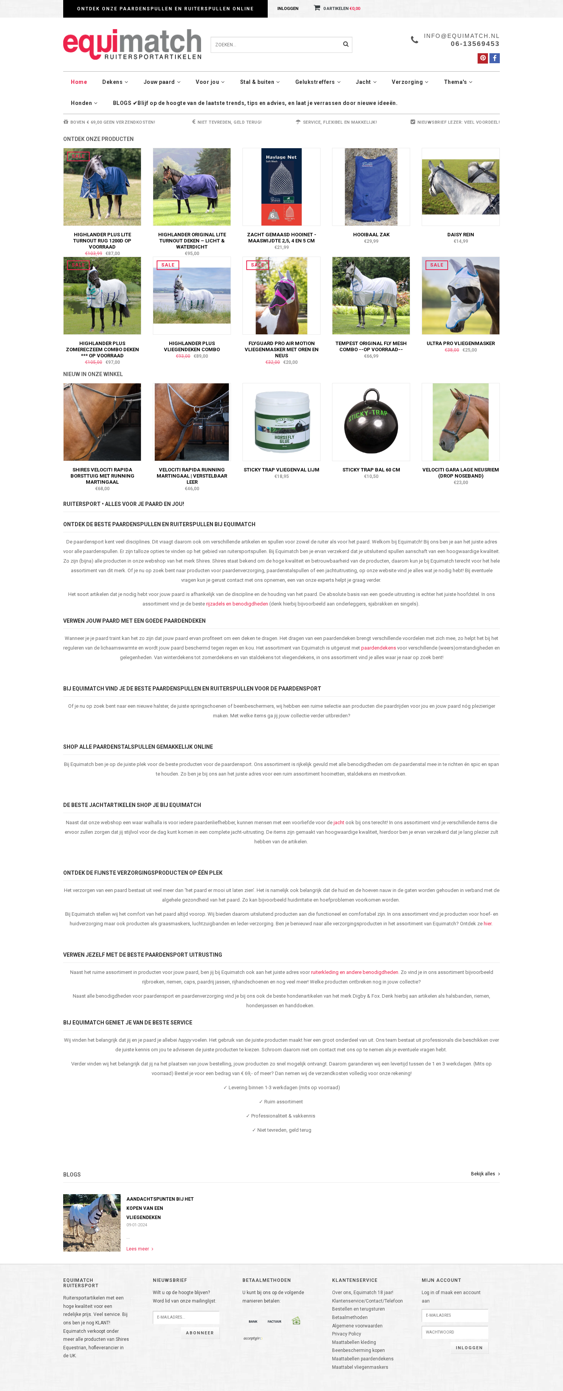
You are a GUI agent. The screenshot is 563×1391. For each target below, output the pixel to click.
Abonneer (200, 1332)
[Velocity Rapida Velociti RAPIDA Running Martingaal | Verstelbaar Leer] (192, 421)
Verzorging (407, 82)
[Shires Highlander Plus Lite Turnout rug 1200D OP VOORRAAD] (102, 186)
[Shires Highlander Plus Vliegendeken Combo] (192, 295)
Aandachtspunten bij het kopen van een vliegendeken (160, 1208)
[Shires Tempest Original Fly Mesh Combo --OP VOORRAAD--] (371, 295)
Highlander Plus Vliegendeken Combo (192, 346)
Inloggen (287, 8)
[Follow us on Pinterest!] (483, 58)
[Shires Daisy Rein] (460, 186)
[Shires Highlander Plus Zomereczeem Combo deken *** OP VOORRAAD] (102, 295)
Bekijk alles (483, 1174)
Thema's (455, 82)
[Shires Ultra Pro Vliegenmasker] (460, 295)
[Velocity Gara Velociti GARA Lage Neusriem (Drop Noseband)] (460, 421)
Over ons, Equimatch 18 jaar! (362, 1292)
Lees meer (138, 1249)
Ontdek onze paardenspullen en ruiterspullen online (165, 8)
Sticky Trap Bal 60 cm (371, 470)
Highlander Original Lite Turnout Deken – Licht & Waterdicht (192, 241)
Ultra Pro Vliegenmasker (461, 343)
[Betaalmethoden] (253, 1321)
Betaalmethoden (350, 1317)
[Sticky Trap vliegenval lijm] (281, 421)
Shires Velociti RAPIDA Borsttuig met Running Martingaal (102, 476)
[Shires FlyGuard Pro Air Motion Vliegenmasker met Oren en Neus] (281, 295)
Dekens (112, 82)
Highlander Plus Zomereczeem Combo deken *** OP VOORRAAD (102, 349)
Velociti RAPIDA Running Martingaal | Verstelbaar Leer (192, 476)
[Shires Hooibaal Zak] (371, 186)
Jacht (363, 82)
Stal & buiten (257, 82)
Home (79, 82)
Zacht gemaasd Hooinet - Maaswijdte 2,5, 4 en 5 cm (281, 238)
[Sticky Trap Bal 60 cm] (371, 421)
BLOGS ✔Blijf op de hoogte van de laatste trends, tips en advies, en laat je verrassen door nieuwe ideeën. (255, 103)
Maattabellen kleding (354, 1342)
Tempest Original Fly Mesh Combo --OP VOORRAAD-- (371, 346)
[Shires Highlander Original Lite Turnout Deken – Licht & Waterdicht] (192, 186)
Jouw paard (159, 82)
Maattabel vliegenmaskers (360, 1367)
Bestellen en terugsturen (358, 1309)
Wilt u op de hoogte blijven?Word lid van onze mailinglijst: (184, 1297)
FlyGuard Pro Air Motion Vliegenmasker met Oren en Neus (282, 349)
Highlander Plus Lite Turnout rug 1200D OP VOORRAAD (102, 241)
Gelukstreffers (315, 82)
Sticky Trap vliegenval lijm (281, 470)
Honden (81, 103)
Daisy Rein (460, 234)
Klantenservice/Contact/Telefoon (367, 1301)
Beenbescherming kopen (358, 1350)
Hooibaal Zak (371, 234)
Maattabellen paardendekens (363, 1359)
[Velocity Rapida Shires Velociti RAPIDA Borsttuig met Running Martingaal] (102, 421)
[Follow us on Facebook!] (494, 58)
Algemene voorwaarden (357, 1326)
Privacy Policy (346, 1334)
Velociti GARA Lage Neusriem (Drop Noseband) (460, 473)
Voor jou (207, 82)
